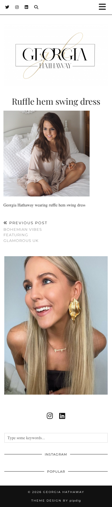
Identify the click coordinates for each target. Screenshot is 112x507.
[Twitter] (7, 7)
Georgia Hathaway (63, 492)
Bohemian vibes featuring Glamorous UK (25, 231)
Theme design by (56, 500)
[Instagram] (17, 7)
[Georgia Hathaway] (56, 46)
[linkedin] (62, 415)
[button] (104, 7)
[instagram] (50, 415)
